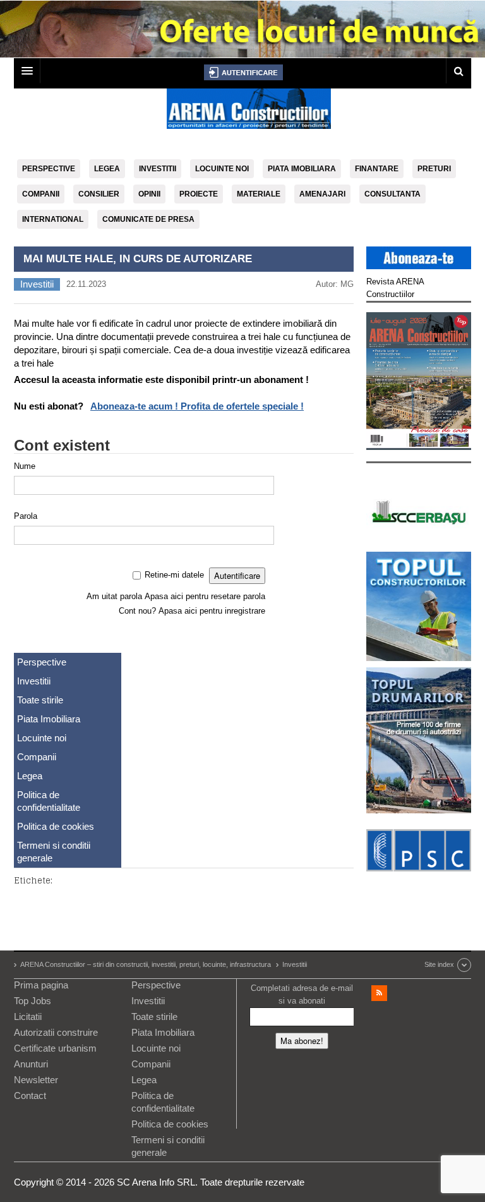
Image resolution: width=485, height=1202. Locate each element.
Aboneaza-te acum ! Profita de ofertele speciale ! (197, 406)
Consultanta (392, 194)
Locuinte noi (222, 168)
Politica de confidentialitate (48, 801)
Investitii (157, 168)
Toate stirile (40, 700)
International (52, 219)
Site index (439, 964)
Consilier (98, 194)
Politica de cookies (55, 826)
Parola (25, 516)
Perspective (48, 168)
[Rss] (379, 993)
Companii (40, 194)
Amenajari (322, 194)
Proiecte (198, 194)
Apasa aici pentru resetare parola (205, 596)
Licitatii (28, 1016)
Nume (24, 466)
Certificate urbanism (55, 1048)
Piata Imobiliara (302, 168)
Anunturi (31, 1064)
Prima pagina (41, 985)
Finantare (376, 168)
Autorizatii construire (56, 1032)
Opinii (149, 194)
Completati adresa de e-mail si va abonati (302, 994)
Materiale (258, 194)
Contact (30, 1095)
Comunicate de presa (148, 219)
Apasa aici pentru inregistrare (212, 611)
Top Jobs (32, 1000)
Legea (107, 168)
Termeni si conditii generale (53, 851)
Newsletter (36, 1079)
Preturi (434, 168)
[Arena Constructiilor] (249, 112)
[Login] (243, 72)
